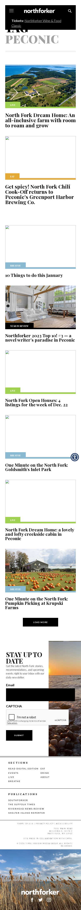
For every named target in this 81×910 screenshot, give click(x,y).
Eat (42, 768)
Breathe (14, 781)
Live (11, 777)
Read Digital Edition (23, 768)
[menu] (11, 11)
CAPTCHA (14, 706)
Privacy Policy (45, 824)
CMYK (69, 838)
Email (10, 685)
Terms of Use (25, 824)
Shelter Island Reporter (26, 813)
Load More (40, 622)
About (45, 777)
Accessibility (64, 824)
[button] (75, 457)
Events (13, 773)
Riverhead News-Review (26, 808)
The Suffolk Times (21, 804)
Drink (44, 773)
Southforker (18, 800)
